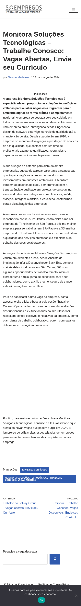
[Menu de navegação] (73, 9)
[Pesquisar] (55, 559)
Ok (41, 600)
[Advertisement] (40, 373)
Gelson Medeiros (18, 77)
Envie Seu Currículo (34, 470)
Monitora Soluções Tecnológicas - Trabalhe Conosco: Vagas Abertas (33, 479)
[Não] (76, 596)
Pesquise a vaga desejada (20, 551)
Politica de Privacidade (18, 584)
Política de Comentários (53, 584)
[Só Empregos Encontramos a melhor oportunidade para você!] (23, 9)
